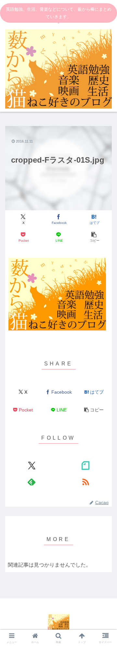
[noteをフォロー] (85, 465)
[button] (94, 237)
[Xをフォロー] (31, 465)
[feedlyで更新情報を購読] (31, 481)
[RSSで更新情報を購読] (85, 481)
